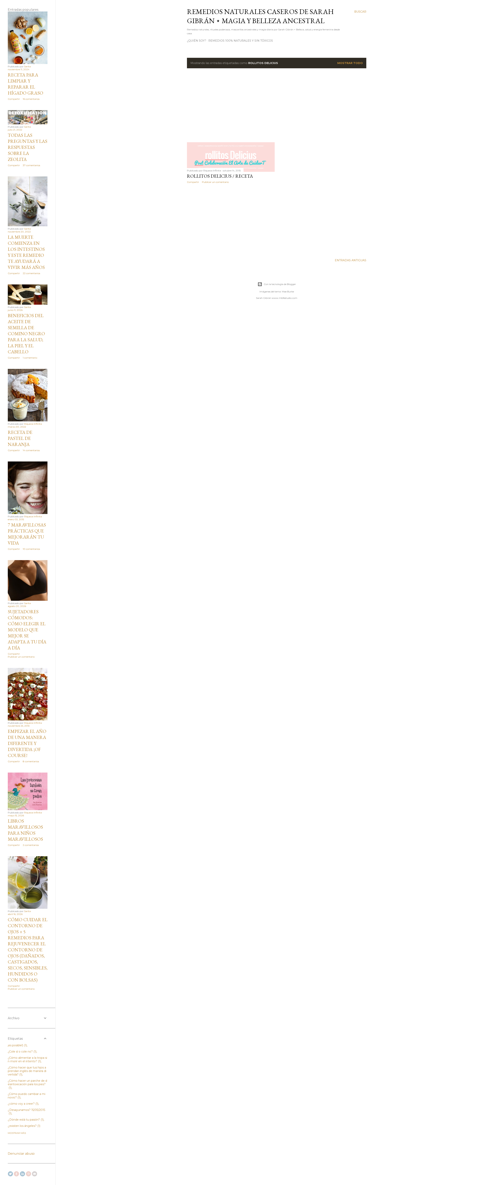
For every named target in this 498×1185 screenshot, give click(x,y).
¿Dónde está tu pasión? (25, 1119)
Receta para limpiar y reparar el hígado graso (25, 84)
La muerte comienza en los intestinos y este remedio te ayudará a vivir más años (26, 252)
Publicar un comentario (215, 182)
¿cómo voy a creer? (23, 1103)
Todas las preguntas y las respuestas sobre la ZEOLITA (27, 147)
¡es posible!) (17, 1045)
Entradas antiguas (350, 260)
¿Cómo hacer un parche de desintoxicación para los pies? (27, 1084)
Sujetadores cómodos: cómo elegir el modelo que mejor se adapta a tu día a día (27, 630)
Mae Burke (288, 291)
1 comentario (30, 357)
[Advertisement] (276, 105)
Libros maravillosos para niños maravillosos (25, 830)
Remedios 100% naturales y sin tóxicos (240, 40)
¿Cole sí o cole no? (22, 1051)
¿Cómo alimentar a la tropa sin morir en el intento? (27, 1059)
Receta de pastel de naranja (20, 438)
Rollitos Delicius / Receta (220, 176)
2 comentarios (31, 845)
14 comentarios (31, 450)
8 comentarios (31, 761)
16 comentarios (31, 98)
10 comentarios (31, 548)
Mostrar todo (350, 63)
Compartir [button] (193, 182)
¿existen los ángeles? (23, 1126)
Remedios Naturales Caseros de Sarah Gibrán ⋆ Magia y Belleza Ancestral (260, 16)
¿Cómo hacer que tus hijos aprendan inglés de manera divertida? (27, 1071)
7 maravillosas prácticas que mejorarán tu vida (27, 534)
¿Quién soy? (196, 40)
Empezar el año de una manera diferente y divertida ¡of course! (27, 743)
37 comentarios (31, 165)
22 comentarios (31, 273)
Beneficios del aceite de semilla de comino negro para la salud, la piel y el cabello (26, 333)
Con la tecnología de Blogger (280, 284)
